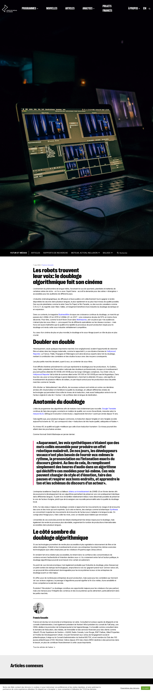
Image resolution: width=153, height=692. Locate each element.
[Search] (118, 252)
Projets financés (107, 8)
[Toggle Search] (149, 8)
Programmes (29, 8)
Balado (106, 253)
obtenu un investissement (78, 491)
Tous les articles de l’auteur (43, 647)
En (144, 8)
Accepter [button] (145, 688)
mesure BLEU (38, 414)
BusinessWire (63, 314)
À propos (133, 8)
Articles (69, 8)
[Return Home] (9, 8)
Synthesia (113, 509)
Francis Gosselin (48, 265)
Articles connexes (26, 665)
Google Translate (109, 408)
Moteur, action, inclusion (84, 253)
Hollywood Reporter (41, 374)
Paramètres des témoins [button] (129, 688)
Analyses (87, 8)
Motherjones (81, 320)
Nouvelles (51, 8)
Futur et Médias (18, 253)
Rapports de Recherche (55, 253)
